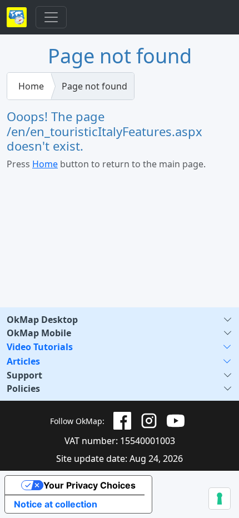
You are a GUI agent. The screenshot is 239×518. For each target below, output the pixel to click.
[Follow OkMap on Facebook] (122, 421)
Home (31, 86)
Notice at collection (55, 504)
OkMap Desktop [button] (42, 319)
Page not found (94, 86)
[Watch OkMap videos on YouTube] (176, 421)
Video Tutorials (40, 347)
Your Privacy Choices (89, 485)
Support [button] (24, 375)
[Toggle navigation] (51, 17)
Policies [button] (23, 388)
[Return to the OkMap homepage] (17, 17)
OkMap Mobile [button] (39, 333)
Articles (23, 361)
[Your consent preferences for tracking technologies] (219, 498)
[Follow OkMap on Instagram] (149, 421)
